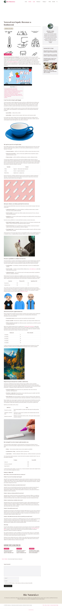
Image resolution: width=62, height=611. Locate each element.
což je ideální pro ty (32, 268)
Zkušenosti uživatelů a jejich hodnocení (11, 93)
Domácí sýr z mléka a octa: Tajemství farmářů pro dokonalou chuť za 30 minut (50, 71)
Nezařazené (6, 548)
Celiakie (29, 1)
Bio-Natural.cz (11, 1)
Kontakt (53, 1)
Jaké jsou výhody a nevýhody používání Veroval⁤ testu (13, 90)
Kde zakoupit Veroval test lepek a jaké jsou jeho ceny (13, 95)
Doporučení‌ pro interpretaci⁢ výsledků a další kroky (13, 94)
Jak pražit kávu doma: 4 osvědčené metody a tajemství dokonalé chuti (8, 551)
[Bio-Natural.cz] (5, 1)
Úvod (26, 1)
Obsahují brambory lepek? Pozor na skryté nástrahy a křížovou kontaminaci (34, 551)
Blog (45, 605)
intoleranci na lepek (24, 291)
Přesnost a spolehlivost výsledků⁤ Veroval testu (12, 92)
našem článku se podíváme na (12, 61)
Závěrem (5, 97)
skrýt (16, 86)
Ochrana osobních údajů (54, 605)
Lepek (34, 1)
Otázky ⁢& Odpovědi (7, 96)
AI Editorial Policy (31, 609)
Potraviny (38, 1)
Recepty (44, 1)
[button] (57, 1)
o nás (50, 42)
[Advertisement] (31, 10)
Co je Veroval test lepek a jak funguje (10, 88)
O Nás (50, 1)
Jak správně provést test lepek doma (10, 89)
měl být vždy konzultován (29, 326)
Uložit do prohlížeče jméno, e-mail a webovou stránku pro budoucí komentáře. (18, 583)
